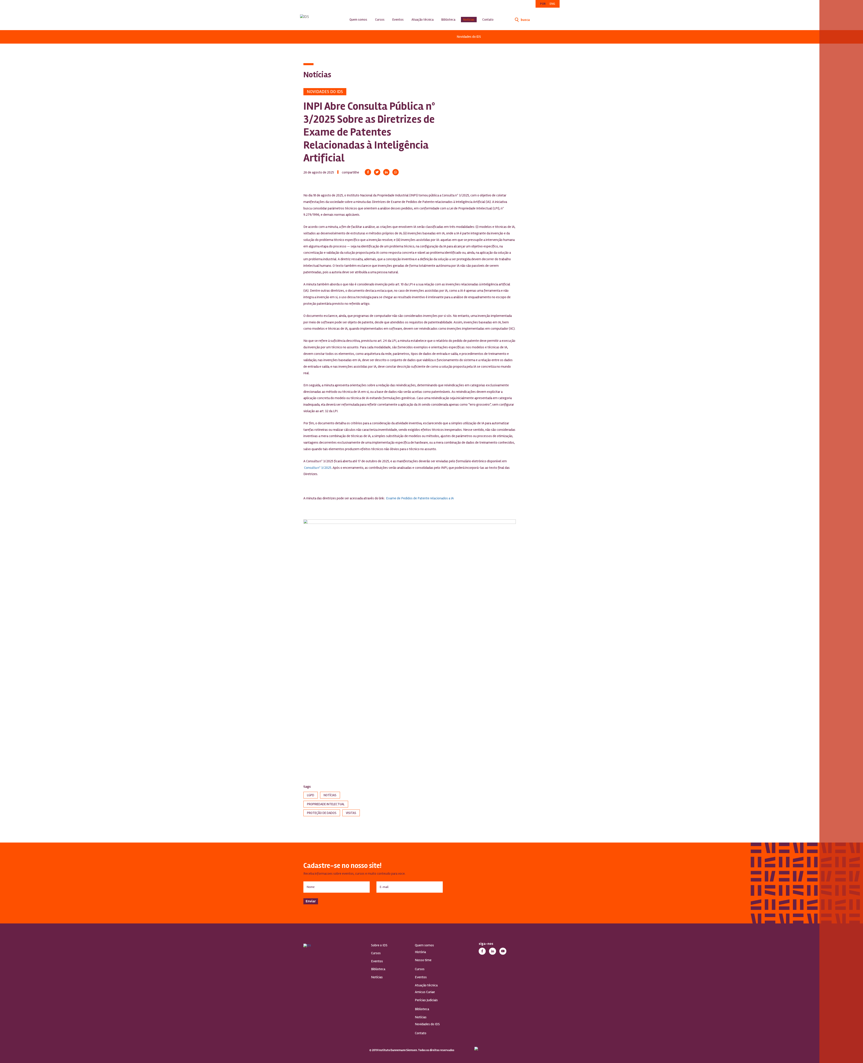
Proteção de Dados (321, 813)
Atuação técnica (422, 20)
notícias (330, 795)
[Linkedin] (386, 172)
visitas (351, 813)
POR (543, 4)
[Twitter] (377, 172)
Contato (488, 20)
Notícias (468, 20)
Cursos (380, 20)
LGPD (310, 795)
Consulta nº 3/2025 (317, 467)
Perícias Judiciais (426, 1000)
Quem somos (358, 20)
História (420, 952)
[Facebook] (368, 172)
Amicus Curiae (425, 992)
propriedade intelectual (326, 804)
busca (525, 20)
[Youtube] (502, 951)
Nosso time (423, 960)
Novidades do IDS (469, 37)
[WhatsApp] (395, 172)
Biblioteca (448, 20)
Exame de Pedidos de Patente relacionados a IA (420, 498)
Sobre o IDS (379, 945)
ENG (552, 4)
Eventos (398, 20)
